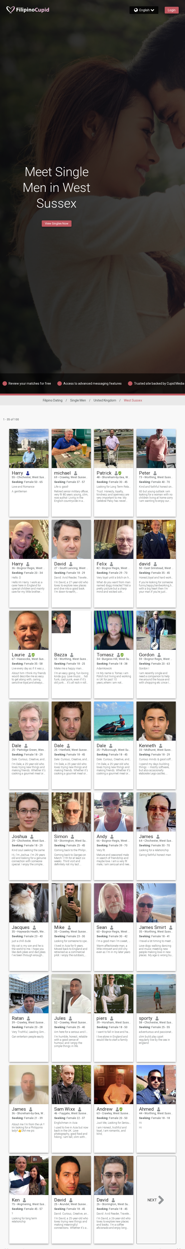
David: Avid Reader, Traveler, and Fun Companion (71, 577)
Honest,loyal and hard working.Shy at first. (156, 577)
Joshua (19, 836)
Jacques (21, 927)
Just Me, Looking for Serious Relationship (114, 1122)
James (146, 836)
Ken (16, 1200)
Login (172, 10)
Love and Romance (23, 486)
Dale (16, 745)
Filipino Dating (52, 400)
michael (62, 473)
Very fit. (101, 850)
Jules (60, 1018)
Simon (61, 836)
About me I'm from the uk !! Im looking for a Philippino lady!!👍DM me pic (28, 1127)
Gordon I (144, 668)
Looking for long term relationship (24, 1220)
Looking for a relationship (154, 850)
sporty (145, 1018)
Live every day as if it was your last (29, 668)
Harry (17, 473)
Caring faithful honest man (155, 855)
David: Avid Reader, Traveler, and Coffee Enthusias (114, 1213)
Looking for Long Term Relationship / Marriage (114, 486)
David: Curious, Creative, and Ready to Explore (71, 1213)
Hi (140, 1122)
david (144, 564)
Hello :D (16, 577)
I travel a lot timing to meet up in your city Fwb (156, 941)
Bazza (60, 654)
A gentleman (19, 491)
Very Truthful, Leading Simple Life (29, 1032)
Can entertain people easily (28, 1036)
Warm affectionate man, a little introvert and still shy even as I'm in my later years (113, 949)
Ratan (18, 1018)
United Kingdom (105, 400)
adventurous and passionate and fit (156, 1032)
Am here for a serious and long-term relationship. (71, 1032)
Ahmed (146, 1109)
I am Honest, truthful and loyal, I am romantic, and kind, (112, 1130)
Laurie (18, 654)
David (60, 564)
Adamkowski (104, 668)
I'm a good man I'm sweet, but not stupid (114, 941)
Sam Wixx (64, 1109)
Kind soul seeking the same (28, 850)
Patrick (104, 473)
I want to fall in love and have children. (114, 1032)
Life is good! (61, 486)
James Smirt (152, 927)
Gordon (146, 654)
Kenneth (147, 745)
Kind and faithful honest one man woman (156, 486)
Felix (102, 564)
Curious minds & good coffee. (156, 759)
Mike (59, 927)
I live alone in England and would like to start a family (112, 1038)
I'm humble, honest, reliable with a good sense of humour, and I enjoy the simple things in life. (70, 1041)
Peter (144, 473)
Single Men (78, 400)
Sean (102, 927)
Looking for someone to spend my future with (71, 941)
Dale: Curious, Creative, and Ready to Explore (29, 759)
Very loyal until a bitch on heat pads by (114, 577)
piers (102, 1018)
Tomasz (105, 654)
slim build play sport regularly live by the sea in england (154, 1040)
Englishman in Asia (65, 1122)
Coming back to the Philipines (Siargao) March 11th (71, 850)
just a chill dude (21, 941)
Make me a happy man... (68, 668)
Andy (102, 836)
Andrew (105, 1109)
